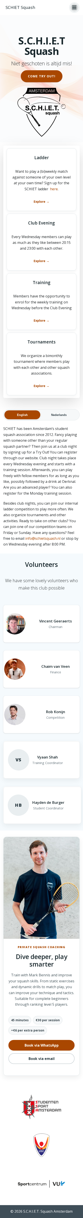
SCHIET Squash (20, 7)
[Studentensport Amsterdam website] (41, 1106)
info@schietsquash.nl (42, 538)
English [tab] (22, 415)
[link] (41, 179)
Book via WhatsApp (42, 1045)
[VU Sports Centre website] (41, 1183)
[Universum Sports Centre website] (41, 1145)
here (54, 189)
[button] (74, 7)
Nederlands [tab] (59, 415)
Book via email (42, 1058)
